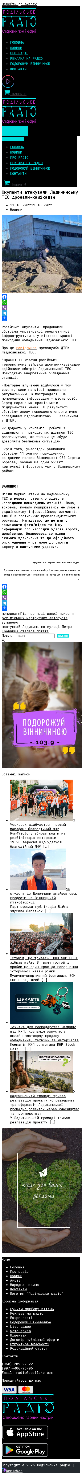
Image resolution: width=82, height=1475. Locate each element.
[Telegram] (41, 313)
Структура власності (29, 1344)
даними (15, 457)
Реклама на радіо (26, 58)
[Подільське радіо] (19, 32)
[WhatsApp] (41, 302)
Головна (17, 42)
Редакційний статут (29, 1348)
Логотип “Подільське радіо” (36, 1293)
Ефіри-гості (21, 1317)
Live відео (20, 1326)
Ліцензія (18, 1335)
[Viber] (41, 307)
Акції (15, 1280)
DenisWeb (14, 1471)
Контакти (18, 69)
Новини (16, 48)
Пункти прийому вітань (32, 1309)
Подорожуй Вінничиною (30, 63)
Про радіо (19, 53)
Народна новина (24, 1284)
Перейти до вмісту (19, 4)
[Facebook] (41, 297)
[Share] (41, 318)
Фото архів (20, 1331)
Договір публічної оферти (34, 1339)
